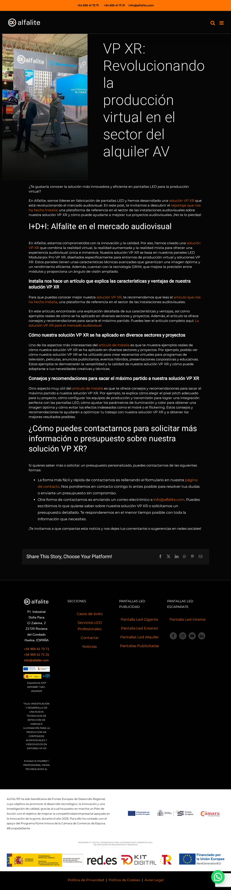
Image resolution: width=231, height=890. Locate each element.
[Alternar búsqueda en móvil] (212, 23)
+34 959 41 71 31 (114, 5)
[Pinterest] (192, 556)
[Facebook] (160, 556)
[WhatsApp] (184, 556)
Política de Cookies (124, 880)
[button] (218, 877)
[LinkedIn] (177, 556)
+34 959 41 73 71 (88, 5)
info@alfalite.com (141, 5)
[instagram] (182, 635)
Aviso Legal (154, 880)
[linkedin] (201, 635)
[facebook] (173, 635)
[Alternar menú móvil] (221, 23)
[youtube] (192, 635)
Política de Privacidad (86, 880)
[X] (168, 556)
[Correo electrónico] (200, 556)
